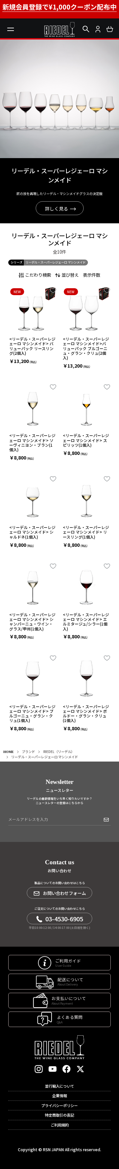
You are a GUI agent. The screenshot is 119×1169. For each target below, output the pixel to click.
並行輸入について (59, 1086)
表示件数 (91, 274)
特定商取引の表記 (59, 1115)
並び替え (70, 274)
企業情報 (59, 1095)
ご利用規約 (60, 1124)
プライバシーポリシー (59, 1105)
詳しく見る (56, 208)
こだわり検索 (38, 274)
